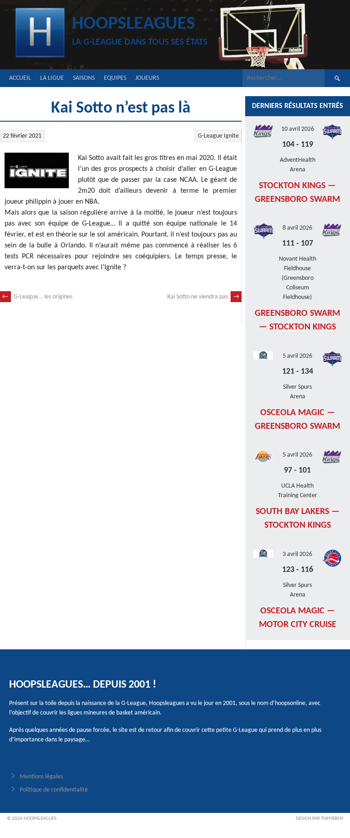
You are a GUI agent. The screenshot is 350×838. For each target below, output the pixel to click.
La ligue (52, 78)
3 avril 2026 (297, 554)
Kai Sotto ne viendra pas (203, 296)
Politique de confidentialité (54, 790)
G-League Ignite (218, 136)
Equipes (115, 78)
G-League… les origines (37, 296)
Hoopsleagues (133, 24)
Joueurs (147, 78)
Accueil (20, 78)
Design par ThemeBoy (319, 818)
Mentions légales (41, 776)
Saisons (84, 78)
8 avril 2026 (297, 228)
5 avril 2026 (297, 356)
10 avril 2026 (297, 129)
